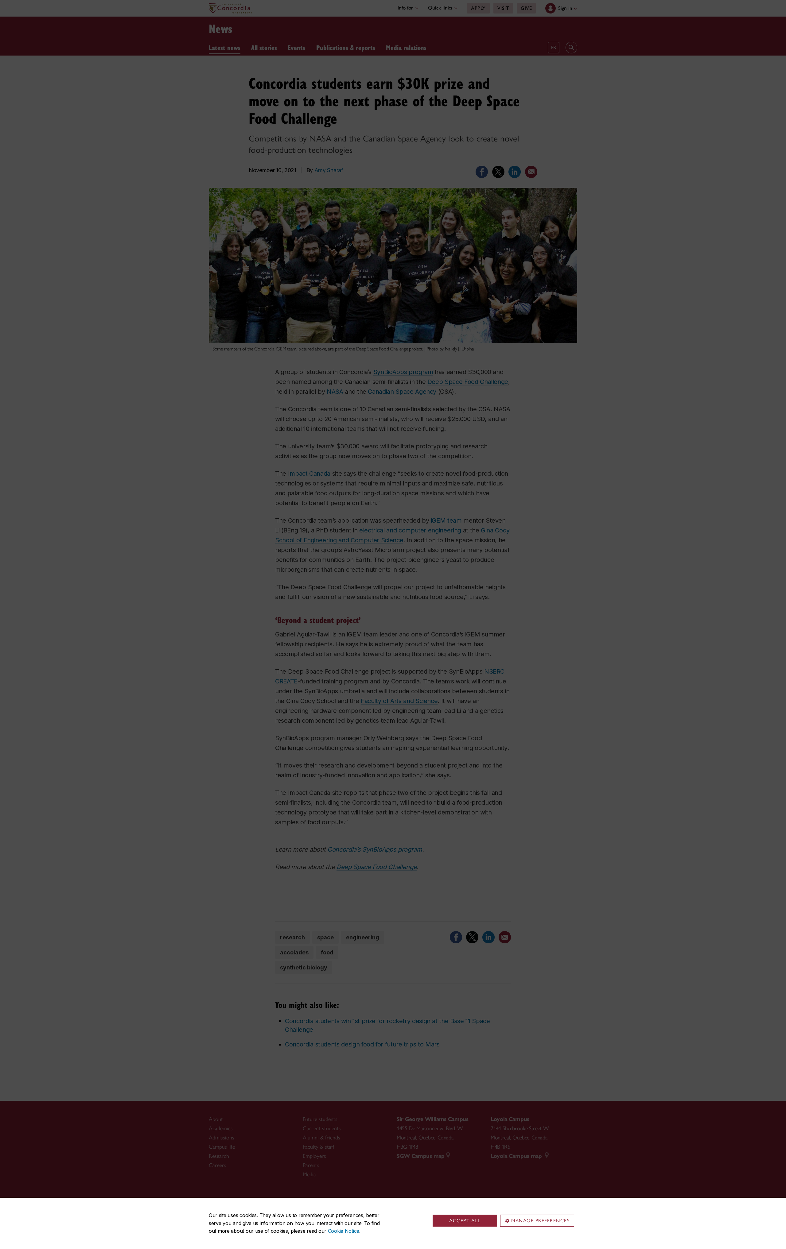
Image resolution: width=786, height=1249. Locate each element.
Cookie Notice (343, 1231)
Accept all (465, 1221)
